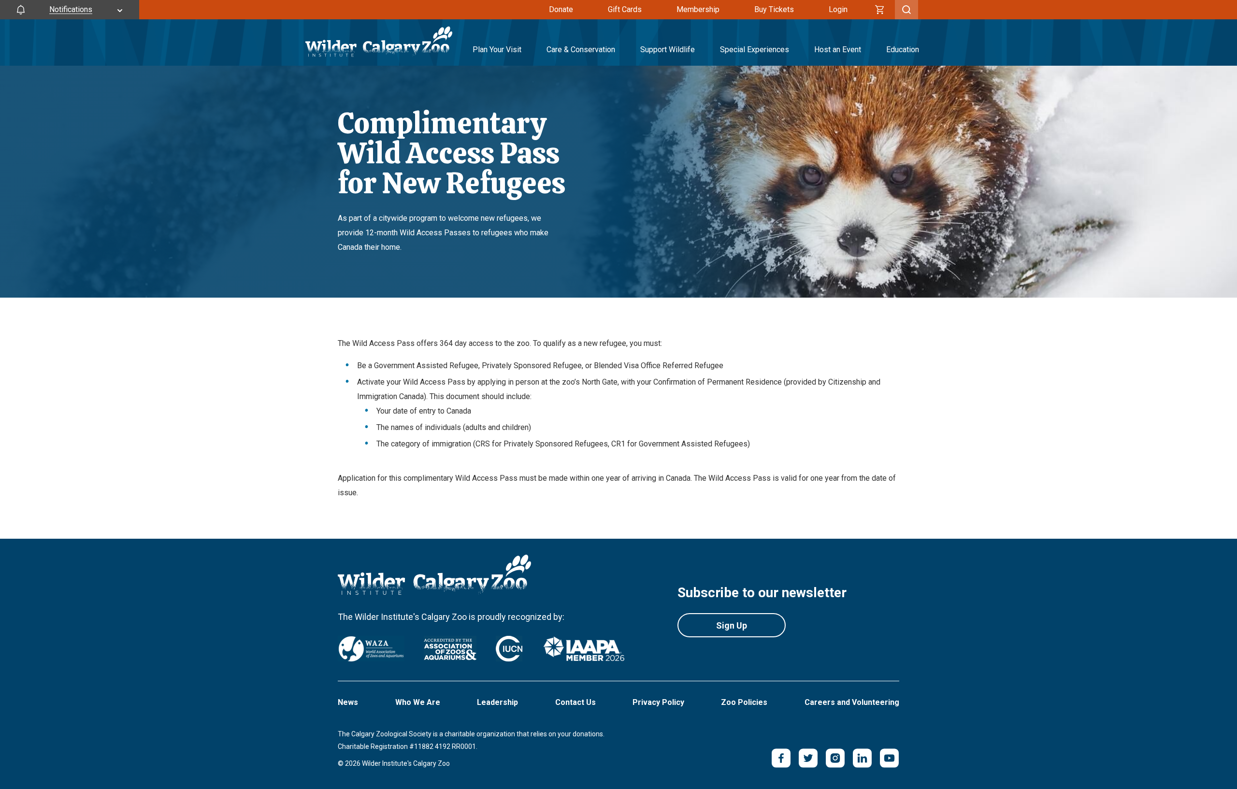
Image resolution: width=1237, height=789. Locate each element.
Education (902, 49)
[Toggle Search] (906, 9)
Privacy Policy (658, 702)
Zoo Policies (744, 702)
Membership (697, 9)
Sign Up (731, 625)
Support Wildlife (667, 49)
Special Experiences (754, 49)
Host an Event (837, 49)
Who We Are (417, 702)
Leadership (497, 702)
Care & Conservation (581, 49)
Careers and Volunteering (852, 702)
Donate (561, 9)
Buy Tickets (774, 9)
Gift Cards (625, 9)
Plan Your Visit (497, 49)
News (348, 702)
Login (838, 9)
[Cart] (880, 9)
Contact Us (575, 702)
